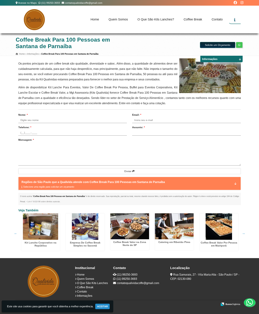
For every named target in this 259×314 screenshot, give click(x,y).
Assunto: (138, 127)
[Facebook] (235, 3)
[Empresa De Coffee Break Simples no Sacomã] (85, 226)
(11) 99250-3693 (50, 2)
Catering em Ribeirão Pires (174, 242)
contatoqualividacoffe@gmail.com (83, 2)
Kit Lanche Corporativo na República (40, 244)
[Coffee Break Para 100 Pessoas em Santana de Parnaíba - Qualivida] (34, 19)
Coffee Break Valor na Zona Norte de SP (129, 243)
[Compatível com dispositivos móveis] (214, 304)
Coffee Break (193, 19)
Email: (136, 114)
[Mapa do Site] (180, 304)
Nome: (23, 114)
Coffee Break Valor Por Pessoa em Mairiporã (219, 244)
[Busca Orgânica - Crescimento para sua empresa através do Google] (230, 303)
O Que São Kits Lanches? (155, 19)
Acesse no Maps (27, 2)
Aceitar (102, 306)
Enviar (128, 171)
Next (243, 233)
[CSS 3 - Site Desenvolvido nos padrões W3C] (202, 304)
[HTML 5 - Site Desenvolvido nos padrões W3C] (189, 304)
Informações (84, 295)
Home (95, 19)
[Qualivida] (44, 281)
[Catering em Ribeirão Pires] (174, 226)
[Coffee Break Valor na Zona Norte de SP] (129, 226)
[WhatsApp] (246, 302)
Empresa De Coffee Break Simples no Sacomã (85, 244)
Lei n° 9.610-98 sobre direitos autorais (43, 201)
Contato (217, 19)
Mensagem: (26, 139)
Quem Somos (118, 19)
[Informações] (234, 19)
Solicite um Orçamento (217, 45)
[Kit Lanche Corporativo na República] (40, 226)
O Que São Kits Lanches (92, 283)
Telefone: (24, 127)
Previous (15, 233)
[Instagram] (242, 3)
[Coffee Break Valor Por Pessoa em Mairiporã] (218, 226)
